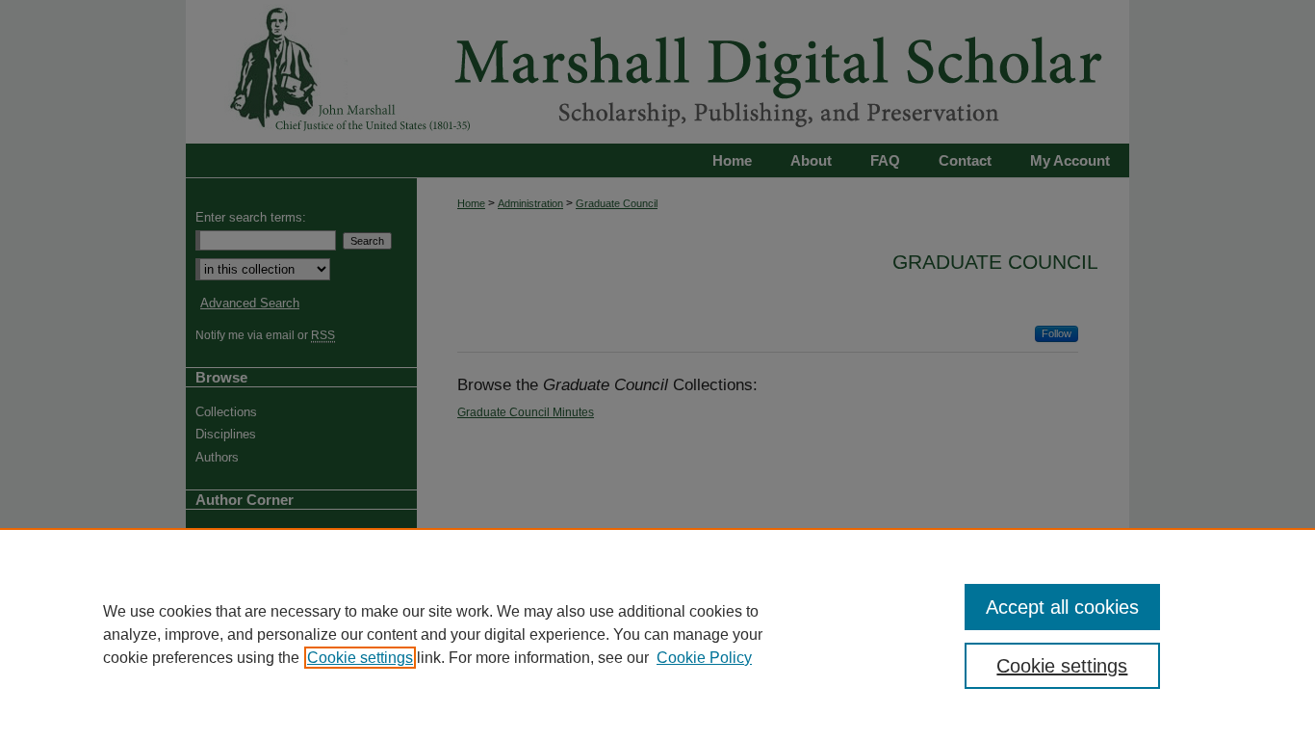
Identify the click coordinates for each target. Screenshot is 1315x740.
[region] (657, 634)
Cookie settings (360, 657)
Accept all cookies (1062, 607)
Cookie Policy (704, 657)
